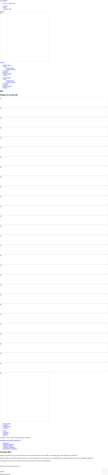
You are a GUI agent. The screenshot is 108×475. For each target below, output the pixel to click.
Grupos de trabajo (10, 69)
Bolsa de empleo (7, 73)
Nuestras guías (10, 68)
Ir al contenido (3, 0)
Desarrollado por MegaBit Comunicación (10, 440)
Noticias (5, 75)
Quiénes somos (7, 65)
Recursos (5, 72)
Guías (4, 66)
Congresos (5, 70)
